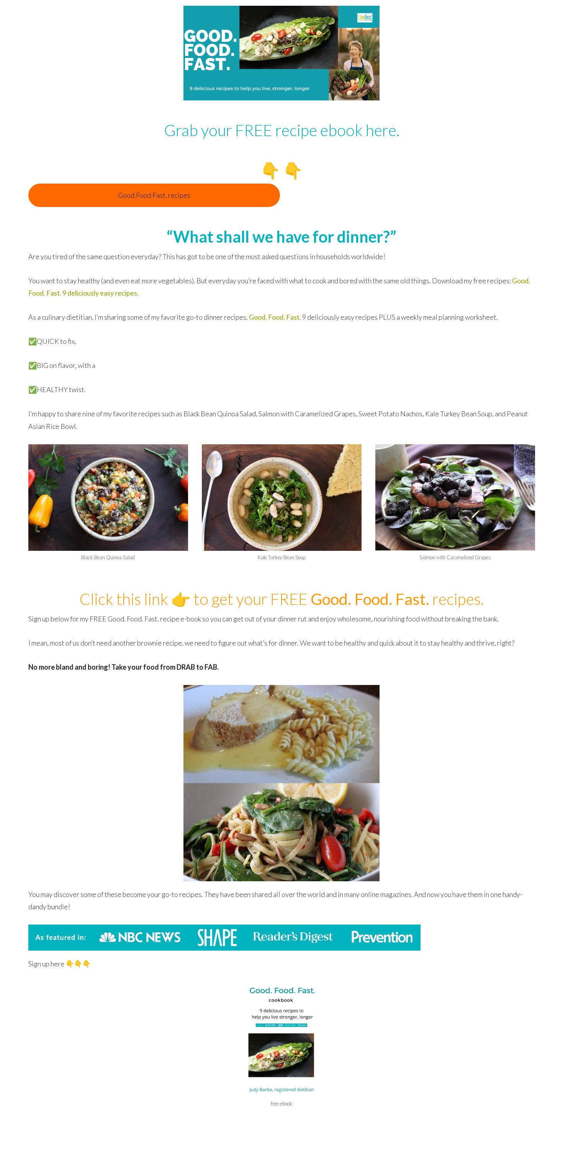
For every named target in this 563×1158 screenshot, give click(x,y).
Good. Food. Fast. (275, 317)
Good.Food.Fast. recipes (154, 195)
